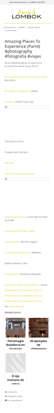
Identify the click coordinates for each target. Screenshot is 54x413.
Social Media (34, 27)
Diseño (21, 27)
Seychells (9, 162)
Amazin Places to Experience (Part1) (23, 290)
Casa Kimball (11, 274)
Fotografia (11, 396)
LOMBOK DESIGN (37, 2)
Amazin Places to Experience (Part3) (23, 301)
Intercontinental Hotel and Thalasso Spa (26, 76)
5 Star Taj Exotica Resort (17, 252)
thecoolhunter (16, 306)
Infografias (10, 27)
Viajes (20, 396)
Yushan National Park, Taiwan (20, 231)
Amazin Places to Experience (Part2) (23, 295)
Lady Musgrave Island (16, 216)
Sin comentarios (14, 400)
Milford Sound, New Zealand (19, 173)
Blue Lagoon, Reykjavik (17, 91)
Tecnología (10, 30)
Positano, (10, 101)
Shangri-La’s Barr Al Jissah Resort (22, 284)
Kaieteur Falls (12, 241)
